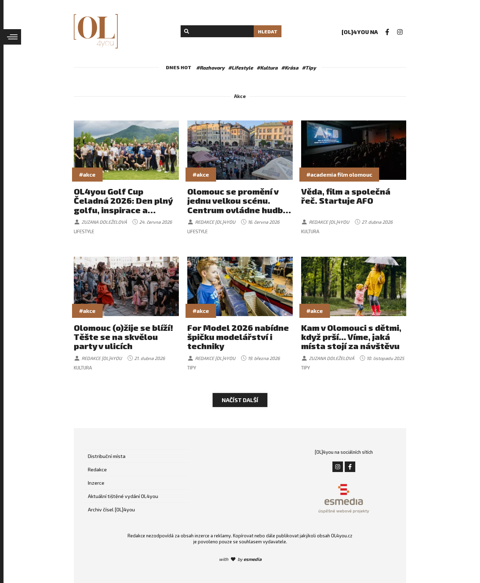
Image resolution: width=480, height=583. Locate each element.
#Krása (289, 68)
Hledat (267, 31)
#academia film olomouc (339, 174)
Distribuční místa (106, 456)
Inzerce (96, 483)
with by (240, 559)
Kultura (310, 231)
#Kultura (267, 68)
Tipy (191, 368)
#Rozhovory (210, 68)
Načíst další (240, 400)
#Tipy (309, 68)
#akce (87, 174)
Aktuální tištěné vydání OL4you (123, 496)
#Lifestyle (240, 68)
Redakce (97, 469)
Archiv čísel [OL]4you (111, 509)
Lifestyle (84, 231)
